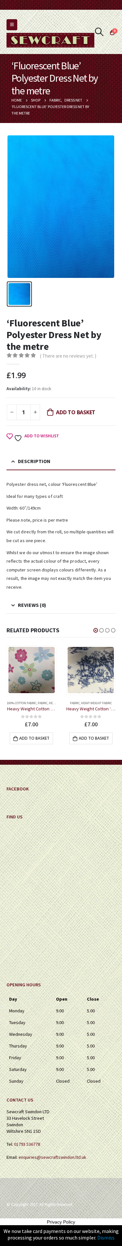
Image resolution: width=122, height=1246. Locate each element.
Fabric (15, 703)
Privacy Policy (61, 1222)
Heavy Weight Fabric (36, 703)
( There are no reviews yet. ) (68, 356)
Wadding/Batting (96, 703)
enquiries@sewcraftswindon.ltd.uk (52, 1157)
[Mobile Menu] (12, 24)
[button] (96, 630)
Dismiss (106, 1237)
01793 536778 (27, 1144)
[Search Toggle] (99, 32)
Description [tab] (34, 461)
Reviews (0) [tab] (32, 605)
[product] (31, 670)
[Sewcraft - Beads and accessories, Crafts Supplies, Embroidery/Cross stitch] (50, 40)
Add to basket (75, 412)
